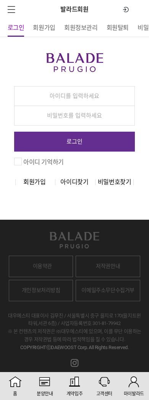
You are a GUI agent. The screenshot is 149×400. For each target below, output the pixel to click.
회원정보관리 (81, 27)
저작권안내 (108, 266)
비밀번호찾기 (114, 182)
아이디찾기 (74, 182)
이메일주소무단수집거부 (107, 290)
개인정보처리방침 (41, 290)
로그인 (16, 27)
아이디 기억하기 (43, 162)
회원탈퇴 (118, 27)
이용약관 (42, 266)
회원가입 (44, 27)
